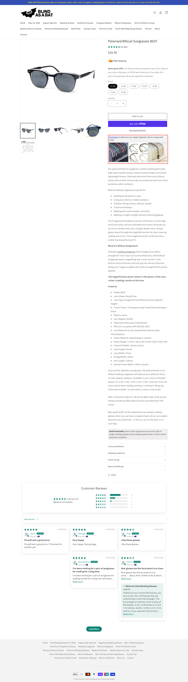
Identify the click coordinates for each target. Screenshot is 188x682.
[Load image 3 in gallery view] (60, 130)
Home (45, 643)
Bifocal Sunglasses (105, 646)
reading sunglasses (126, 251)
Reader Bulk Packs (99, 650)
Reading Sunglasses (86, 646)
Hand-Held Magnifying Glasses (62, 654)
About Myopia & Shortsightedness (109, 654)
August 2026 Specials (87, 643)
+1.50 (123, 86)
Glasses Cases (137, 650)
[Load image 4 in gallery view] (77, 130)
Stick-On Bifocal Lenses (126, 646)
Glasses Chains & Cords (119, 650)
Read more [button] (78, 581)
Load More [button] (94, 629)
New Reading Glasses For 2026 (63, 643)
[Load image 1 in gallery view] (27, 130)
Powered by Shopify (108, 679)
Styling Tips (132, 654)
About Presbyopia (85, 654)
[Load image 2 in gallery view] (44, 130)
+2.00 (133, 86)
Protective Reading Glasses (77, 650)
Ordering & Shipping (87, 658)
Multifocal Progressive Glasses (63, 646)
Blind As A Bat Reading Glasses (90, 679)
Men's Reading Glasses (134, 643)
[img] (31, 529)
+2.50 (144, 86)
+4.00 (123, 92)
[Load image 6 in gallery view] (27, 147)
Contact (130, 658)
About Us (121, 658)
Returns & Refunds (106, 658)
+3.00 (154, 86)
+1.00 (112, 86)
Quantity (111, 98)
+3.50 (112, 92)
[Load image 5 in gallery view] (93, 130)
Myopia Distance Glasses (53, 650)
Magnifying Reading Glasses (110, 643)
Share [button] (113, 475)
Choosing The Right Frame (65, 658)
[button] (155, 13)
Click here (113, 137)
